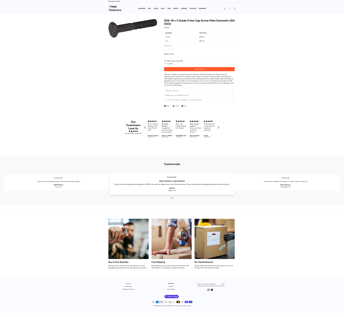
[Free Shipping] (171, 239)
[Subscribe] (223, 284)
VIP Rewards (128, 286)
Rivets (175, 8)
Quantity (168, 45)
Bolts (156, 8)
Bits (149, 8)
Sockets (193, 8)
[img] (133, 131)
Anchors (141, 8)
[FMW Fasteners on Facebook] (212, 290)
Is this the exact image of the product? (184, 100)
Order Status (171, 289)
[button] (145, 127)
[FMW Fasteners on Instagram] (208, 290)
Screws (184, 8)
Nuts (163, 8)
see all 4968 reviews (132, 133)
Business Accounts (114, 1)
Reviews (128, 283)
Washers (202, 8)
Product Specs (172, 91)
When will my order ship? (177, 95)
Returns (171, 286)
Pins (169, 8)
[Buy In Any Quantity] (128, 239)
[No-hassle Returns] (214, 239)
